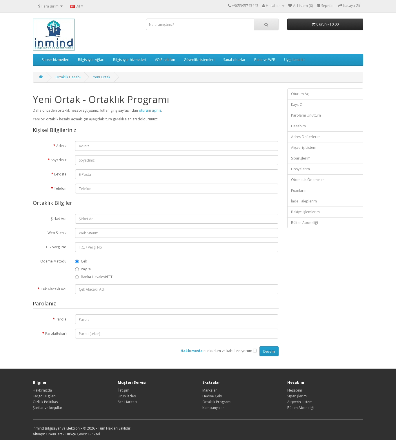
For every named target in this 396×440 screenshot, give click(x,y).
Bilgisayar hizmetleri (129, 59)
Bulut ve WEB (264, 59)
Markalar (209, 390)
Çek (84, 261)
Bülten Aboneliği (304, 222)
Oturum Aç (300, 93)
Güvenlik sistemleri (199, 59)
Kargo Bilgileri (44, 396)
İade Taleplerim (304, 201)
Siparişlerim (300, 158)
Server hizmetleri (55, 59)
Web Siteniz (57, 232)
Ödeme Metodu (53, 261)
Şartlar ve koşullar (47, 407)
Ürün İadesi (127, 396)
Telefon (60, 188)
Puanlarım (299, 190)
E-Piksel (94, 434)
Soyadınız (58, 159)
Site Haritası (127, 401)
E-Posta (60, 174)
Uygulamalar (294, 59)
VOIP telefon (165, 59)
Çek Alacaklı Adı (53, 289)
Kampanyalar (213, 407)
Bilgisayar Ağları (91, 59)
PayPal (86, 269)
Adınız (61, 145)
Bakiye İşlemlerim (305, 211)
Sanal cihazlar (234, 59)
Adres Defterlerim (306, 136)
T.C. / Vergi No (54, 247)
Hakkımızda (42, 390)
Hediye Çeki (212, 396)
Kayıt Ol (297, 104)
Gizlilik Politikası (46, 401)
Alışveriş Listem (303, 147)
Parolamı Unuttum (306, 115)
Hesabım (298, 126)
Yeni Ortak (101, 77)
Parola (61, 319)
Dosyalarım (300, 168)
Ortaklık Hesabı (68, 77)
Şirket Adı (58, 218)
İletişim (123, 390)
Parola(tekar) (55, 333)
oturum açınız (150, 110)
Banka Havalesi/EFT (96, 276)
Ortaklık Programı (216, 401)
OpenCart (54, 434)
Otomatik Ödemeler (307, 179)
